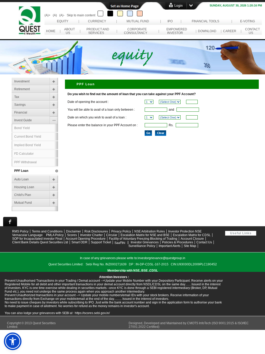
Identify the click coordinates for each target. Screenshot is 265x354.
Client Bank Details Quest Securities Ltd (40, 242)
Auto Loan (21, 179)
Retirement (22, 89)
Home (51, 31)
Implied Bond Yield (27, 145)
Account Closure (192, 238)
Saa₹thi (119, 243)
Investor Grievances (145, 242)
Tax (16, 97)
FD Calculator (24, 153)
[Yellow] (120, 13)
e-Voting (247, 21)
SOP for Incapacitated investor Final (37, 238)
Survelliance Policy (141, 246)
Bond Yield (22, 128)
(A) (55, 15)
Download (207, 31)
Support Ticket (101, 242)
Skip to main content (81, 15)
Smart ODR (79, 242)
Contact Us (252, 31)
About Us (69, 31)
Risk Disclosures (96, 231)
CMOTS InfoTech (199, 323)
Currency (97, 21)
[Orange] (140, 13)
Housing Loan (24, 187)
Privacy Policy (121, 231)
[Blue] (130, 13)
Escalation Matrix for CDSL (192, 235)
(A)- (61, 15)
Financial (20, 112)
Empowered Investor (176, 31)
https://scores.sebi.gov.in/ (92, 313)
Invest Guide (23, 120)
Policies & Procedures (177, 242)
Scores (72, 235)
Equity (62, 21)
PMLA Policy (55, 235)
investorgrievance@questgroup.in (161, 258)
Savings (20, 105)
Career (230, 31)
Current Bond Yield (27, 136)
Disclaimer (73, 231)
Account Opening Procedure (86, 238)
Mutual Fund (137, 21)
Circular (111, 235)
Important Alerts (169, 246)
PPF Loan (21, 171)
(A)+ (47, 15)
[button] (12, 341)
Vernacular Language (27, 235)
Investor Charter (91, 235)
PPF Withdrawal (25, 162)
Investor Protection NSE (185, 231)
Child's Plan (22, 195)
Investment (22, 81)
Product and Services (97, 31)
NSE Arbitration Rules (149, 231)
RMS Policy (20, 231)
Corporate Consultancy (136, 31)
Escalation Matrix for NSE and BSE (145, 235)
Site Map (190, 246)
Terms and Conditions (47, 231)
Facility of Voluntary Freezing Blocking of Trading (143, 238)
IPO (170, 21)
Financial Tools (205, 21)
